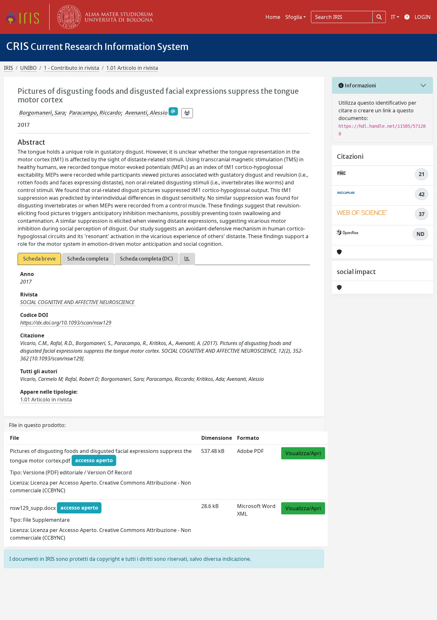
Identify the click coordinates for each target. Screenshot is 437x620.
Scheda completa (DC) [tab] (146, 258)
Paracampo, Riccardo (95, 112)
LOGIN (423, 16)
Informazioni (360, 85)
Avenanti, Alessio (146, 112)
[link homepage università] (103, 17)
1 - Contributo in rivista (71, 67)
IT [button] (393, 16)
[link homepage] (24, 17)
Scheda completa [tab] (87, 258)
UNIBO (28, 67)
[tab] (187, 259)
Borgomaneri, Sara (42, 112)
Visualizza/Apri (303, 453)
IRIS (8, 67)
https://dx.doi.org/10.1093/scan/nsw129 (65, 322)
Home (273, 16)
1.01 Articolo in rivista (132, 67)
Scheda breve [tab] (39, 258)
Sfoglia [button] (293, 16)
